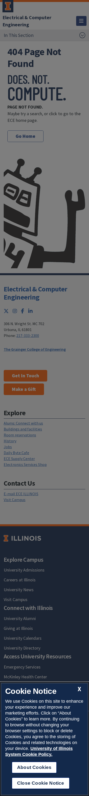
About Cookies (34, 767)
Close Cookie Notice (40, 783)
